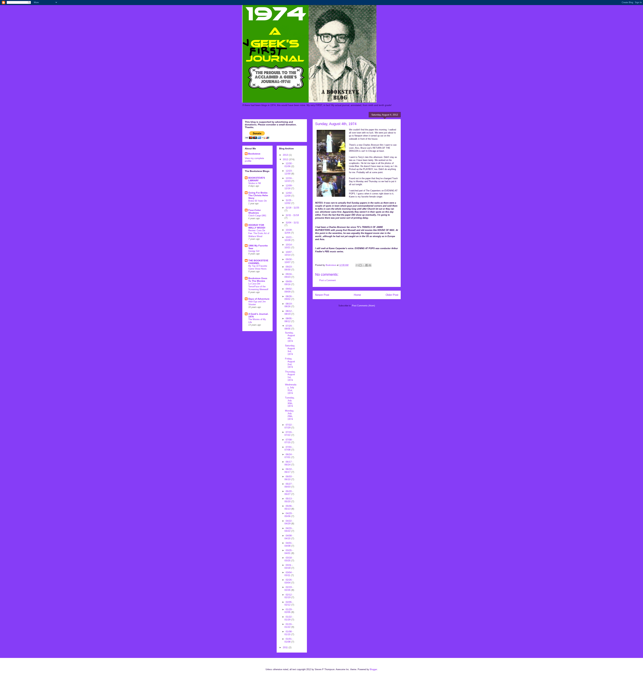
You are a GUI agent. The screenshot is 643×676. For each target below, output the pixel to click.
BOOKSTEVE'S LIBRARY (256, 179)
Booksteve (254, 153)
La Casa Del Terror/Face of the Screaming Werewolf (258, 286)
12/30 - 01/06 (288, 165)
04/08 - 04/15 (288, 537)
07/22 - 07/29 (288, 426)
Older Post (392, 294)
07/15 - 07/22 (288, 433)
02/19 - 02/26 (288, 588)
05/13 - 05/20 (288, 500)
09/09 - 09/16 (288, 283)
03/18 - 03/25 (288, 559)
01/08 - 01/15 (288, 633)
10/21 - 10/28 (288, 238)
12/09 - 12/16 (288, 187)
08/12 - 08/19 (288, 312)
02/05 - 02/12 (288, 603)
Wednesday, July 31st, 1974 (290, 388)
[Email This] (357, 265)
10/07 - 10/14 (288, 253)
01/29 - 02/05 (288, 611)
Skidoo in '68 (254, 183)
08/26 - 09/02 (288, 298)
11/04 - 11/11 (292, 222)
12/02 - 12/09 (288, 194)
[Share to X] (363, 265)
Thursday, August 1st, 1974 (290, 375)
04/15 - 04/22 (288, 529)
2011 (286, 647)
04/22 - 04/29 (288, 522)
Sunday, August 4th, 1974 (290, 336)
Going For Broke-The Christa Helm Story (258, 195)
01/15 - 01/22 (288, 625)
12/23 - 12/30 (288, 172)
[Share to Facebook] (366, 265)
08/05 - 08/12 (288, 320)
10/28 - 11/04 (288, 231)
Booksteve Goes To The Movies (257, 279)
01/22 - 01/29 (288, 618)
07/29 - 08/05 (288, 327)
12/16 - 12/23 (288, 179)
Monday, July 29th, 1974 (289, 414)
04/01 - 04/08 (288, 544)
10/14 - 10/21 (288, 246)
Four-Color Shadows (254, 211)
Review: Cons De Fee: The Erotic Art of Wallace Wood (258, 233)
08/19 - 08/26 (288, 305)
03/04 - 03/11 (288, 574)
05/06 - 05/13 (288, 507)
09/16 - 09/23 (288, 275)
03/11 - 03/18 (288, 566)
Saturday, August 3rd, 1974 (290, 349)
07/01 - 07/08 (288, 448)
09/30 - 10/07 (288, 261)
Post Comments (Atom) (363, 305)
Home (357, 294)
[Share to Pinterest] (370, 265)
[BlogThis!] (360, 265)
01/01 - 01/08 (288, 640)
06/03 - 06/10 (288, 478)
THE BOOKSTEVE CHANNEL (258, 262)
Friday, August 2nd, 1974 (290, 362)
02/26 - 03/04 (288, 581)
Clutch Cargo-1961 (257, 215)
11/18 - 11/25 (292, 207)
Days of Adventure (258, 298)
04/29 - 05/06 (288, 514)
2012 (286, 159)
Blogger (373, 669)
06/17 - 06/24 (288, 463)
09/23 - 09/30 (288, 268)
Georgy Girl (253, 251)
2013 (286, 155)
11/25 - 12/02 (288, 201)
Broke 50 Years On (257, 201)
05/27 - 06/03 (288, 485)
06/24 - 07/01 (288, 456)
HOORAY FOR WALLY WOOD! (256, 226)
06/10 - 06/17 (288, 470)
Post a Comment (327, 280)
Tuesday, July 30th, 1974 (290, 401)
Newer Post (322, 294)
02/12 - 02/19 (288, 596)
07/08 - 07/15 (288, 441)
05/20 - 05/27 (288, 492)
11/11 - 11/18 (292, 215)
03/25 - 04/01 (288, 551)
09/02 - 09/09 (288, 290)
